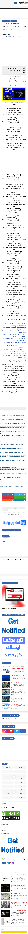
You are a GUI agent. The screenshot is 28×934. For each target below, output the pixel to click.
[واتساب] (15, 863)
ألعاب (20, 790)
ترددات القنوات (6, 21)
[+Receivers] (18, 865)
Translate (13, 720)
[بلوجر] (5, 868)
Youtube (7, 775)
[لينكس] (20, 868)
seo (7, 786)
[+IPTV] (13, 865)
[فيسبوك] (18, 863)
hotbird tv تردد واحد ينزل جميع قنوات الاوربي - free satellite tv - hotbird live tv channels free (14, 355)
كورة (8, 790)
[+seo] (13, 868)
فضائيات (22, 508)
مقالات (5, 510)
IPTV (8, 782)
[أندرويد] (11, 870)
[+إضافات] (10, 868)
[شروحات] (25, 868)
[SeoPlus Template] (2, 859)
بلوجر (8, 797)
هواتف (20, 793)
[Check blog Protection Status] (11, 819)
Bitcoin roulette (5, 833)
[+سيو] (15, 868)
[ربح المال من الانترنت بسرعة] (20, 865)
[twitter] (17, 731)
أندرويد (20, 782)
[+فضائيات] (5, 865)
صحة (7, 793)
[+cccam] (15, 865)
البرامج (20, 778)
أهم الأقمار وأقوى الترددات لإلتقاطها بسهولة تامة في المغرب (12, 37)
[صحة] (23, 863)
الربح (8, 778)
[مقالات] (23, 868)
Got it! (14, 932)
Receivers (20, 775)
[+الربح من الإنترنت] (3, 868)
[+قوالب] (8, 868)
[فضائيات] (3, 865)
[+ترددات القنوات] (8, 865)
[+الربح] (25, 865)
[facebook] (23, 731)
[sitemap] (3, 863)
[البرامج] (16, 870)
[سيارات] (25, 863)
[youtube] (11, 731)
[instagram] (5, 731)
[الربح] (23, 865)
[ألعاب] (14, 870)
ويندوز (20, 786)
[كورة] (20, 863)
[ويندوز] (18, 868)
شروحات (14, 21)
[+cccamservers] (10, 865)
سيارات (20, 797)
